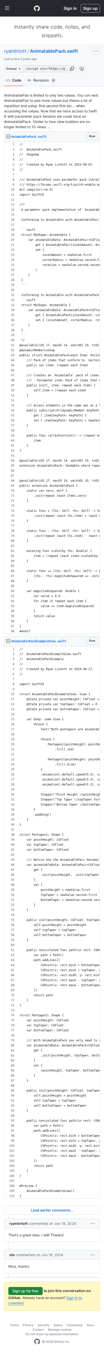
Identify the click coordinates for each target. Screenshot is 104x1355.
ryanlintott (15, 51)
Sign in (70, 8)
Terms (14, 1325)
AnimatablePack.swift (54, 51)
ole (12, 1255)
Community (75, 1325)
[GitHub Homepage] (37, 1341)
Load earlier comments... (52, 1210)
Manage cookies (59, 1329)
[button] (72, 68)
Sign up (90, 8)
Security (43, 1325)
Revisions (44, 80)
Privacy (28, 1325)
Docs (90, 1325)
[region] (52, 388)
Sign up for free (25, 1291)
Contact (38, 1329)
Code (16, 80)
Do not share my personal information (52, 1334)
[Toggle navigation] (7, 8)
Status (58, 1325)
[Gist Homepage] (37, 8)
